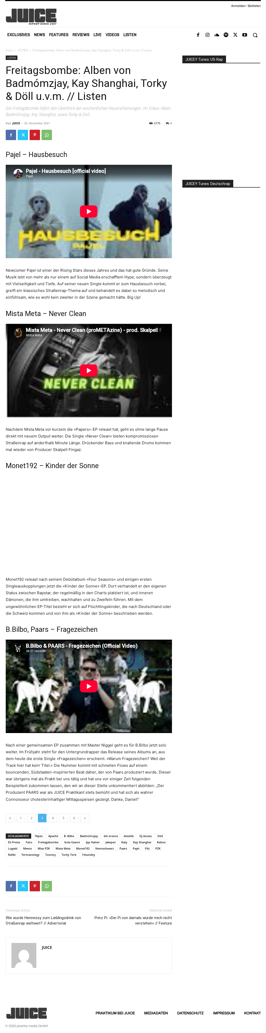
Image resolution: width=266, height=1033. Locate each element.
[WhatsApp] (47, 135)
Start (9, 50)
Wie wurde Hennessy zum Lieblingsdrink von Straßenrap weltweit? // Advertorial (43, 920)
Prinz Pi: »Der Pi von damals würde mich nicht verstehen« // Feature (133, 920)
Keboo (161, 842)
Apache (53, 836)
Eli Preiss (14, 842)
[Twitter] (235, 35)
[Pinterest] (35, 135)
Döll (160, 836)
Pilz (147, 848)
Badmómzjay (89, 836)
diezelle (129, 836)
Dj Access (145, 836)
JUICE (16, 123)
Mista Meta (63, 848)
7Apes (39, 836)
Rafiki (12, 855)
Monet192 (83, 848)
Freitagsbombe (48, 842)
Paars (123, 848)
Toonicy (50, 855)
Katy (124, 842)
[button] (255, 35)
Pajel (136, 848)
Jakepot (110, 842)
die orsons (111, 836)
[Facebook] (198, 35)
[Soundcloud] (216, 35)
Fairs (29, 842)
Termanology (30, 855)
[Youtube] (244, 35)
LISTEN (23, 50)
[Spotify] (226, 35)
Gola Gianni (72, 842)
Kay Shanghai (142, 842)
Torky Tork (69, 855)
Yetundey (88, 855)
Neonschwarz (104, 848)
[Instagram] (207, 35)
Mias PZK (44, 848)
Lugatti (12, 848)
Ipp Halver (93, 842)
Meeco (27, 848)
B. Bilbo (69, 836)
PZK (158, 848)
